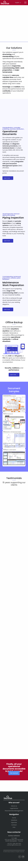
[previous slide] (3, 489)
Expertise (14, 822)
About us (14, 806)
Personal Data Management (14, 811)
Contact (14, 825)
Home (14, 818)
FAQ (14, 827)
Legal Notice (14, 808)
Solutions (14, 820)
